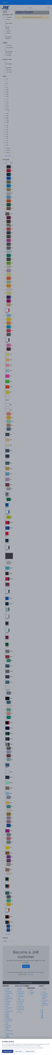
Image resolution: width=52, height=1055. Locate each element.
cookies (14, 1047)
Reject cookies (18, 1051)
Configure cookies (29, 1051)
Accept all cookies (7, 1051)
